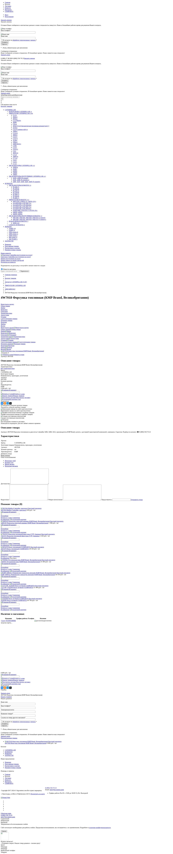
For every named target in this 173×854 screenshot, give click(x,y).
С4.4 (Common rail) (20, 129)
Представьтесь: (107, 500)
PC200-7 (16, 187)
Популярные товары (12, 246)
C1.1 (15, 115)
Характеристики (6, 336)
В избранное (5, 519)
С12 (15, 162)
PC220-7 (16, 191)
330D (15, 173)
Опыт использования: (8, 457)
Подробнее (4, 516)
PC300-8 (16, 196)
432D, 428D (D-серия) (20, 178)
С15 (15, 138)
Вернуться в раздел (7, 327)
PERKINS (8, 753)
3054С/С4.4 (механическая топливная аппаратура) (31, 126)
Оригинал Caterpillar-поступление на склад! (16, 257)
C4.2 (15, 160)
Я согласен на (20, 40)
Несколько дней (10, 461)
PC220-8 (16, 192)
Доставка (8, 6)
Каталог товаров (6, 106)
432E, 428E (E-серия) (21, 180)
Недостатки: (5, 500)
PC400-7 (16, 198)
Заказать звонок (6, 20)
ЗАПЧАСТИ (9, 755)
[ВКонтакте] (2, 403)
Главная (7, 2)
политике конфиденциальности (100, 827)
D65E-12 (16, 223)
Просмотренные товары (9, 738)
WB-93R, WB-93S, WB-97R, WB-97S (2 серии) (29, 217)
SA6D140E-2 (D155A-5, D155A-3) (25, 210)
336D (15, 174)
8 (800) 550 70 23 (18, 58)
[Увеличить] (22, 351)
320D (15, 167)
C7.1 (15, 158)
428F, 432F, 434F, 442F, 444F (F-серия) (26, 182)
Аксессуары (5, 338)
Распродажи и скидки (12, 248)
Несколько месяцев (11, 466)
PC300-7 (16, 194)
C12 (15, 147)
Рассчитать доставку (23, 397)
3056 (15, 153)
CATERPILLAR (10, 750)
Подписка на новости (8, 262)
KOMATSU (9, 752)
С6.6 (15, 149)
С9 (15, 124)
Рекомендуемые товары (13, 250)
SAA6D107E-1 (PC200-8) (22, 205)
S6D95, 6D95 (17, 214)
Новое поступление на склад (11, 258)
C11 (14, 151)
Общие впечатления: (55, 500)
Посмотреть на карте (38, 794)
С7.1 (15, 164)
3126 (15, 140)
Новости (8, 8)
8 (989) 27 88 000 (6, 58)
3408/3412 (17, 144)
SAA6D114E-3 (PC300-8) (22, 209)
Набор (3, 331)
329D (15, 171)
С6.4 (15, 137)
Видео (3, 349)
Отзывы (3, 340)
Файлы (3, 347)
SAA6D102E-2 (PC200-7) (22, 203)
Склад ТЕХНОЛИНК (8, 621)
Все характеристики (8, 368)
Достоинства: (5, 484)
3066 (15, 135)
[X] (10, 403)
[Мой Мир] (7, 403)
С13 (15, 133)
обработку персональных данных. (24, 40)
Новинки (8, 244)
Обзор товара (5, 329)
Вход (6, 15)
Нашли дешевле (18, 396)
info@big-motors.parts (57, 790)
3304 (15, 142)
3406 (15, 156)
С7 (15, 155)
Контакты (8, 9)
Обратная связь (6, 813)
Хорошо (4, 831)
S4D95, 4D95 (17, 212)
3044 (15, 117)
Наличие (4, 345)
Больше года (9, 462)
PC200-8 (16, 189)
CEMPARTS (9, 11)
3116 (15, 128)
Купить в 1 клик (19, 394)
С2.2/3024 (17, 120)
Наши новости (6, 253)
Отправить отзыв (137, 500)
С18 (15, 146)
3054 (15, 119)
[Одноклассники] (5, 403)
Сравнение (16, 518)
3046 (15, 122)
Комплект (4, 333)
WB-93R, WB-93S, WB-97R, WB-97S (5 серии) (29, 219)
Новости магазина (9, 269)
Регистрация (9, 16)
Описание (4, 335)
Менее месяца (9, 464)
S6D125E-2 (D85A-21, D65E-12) (24, 201)
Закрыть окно (5, 55)
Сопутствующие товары (9, 342)
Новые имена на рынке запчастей (12, 260)
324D (15, 169)
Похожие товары (6, 344)
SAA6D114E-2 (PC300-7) (22, 207)
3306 (15, 131)
